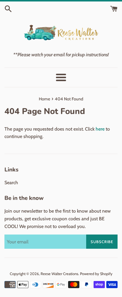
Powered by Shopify (96, 274)
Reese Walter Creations (59, 274)
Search (11, 182)
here (100, 129)
